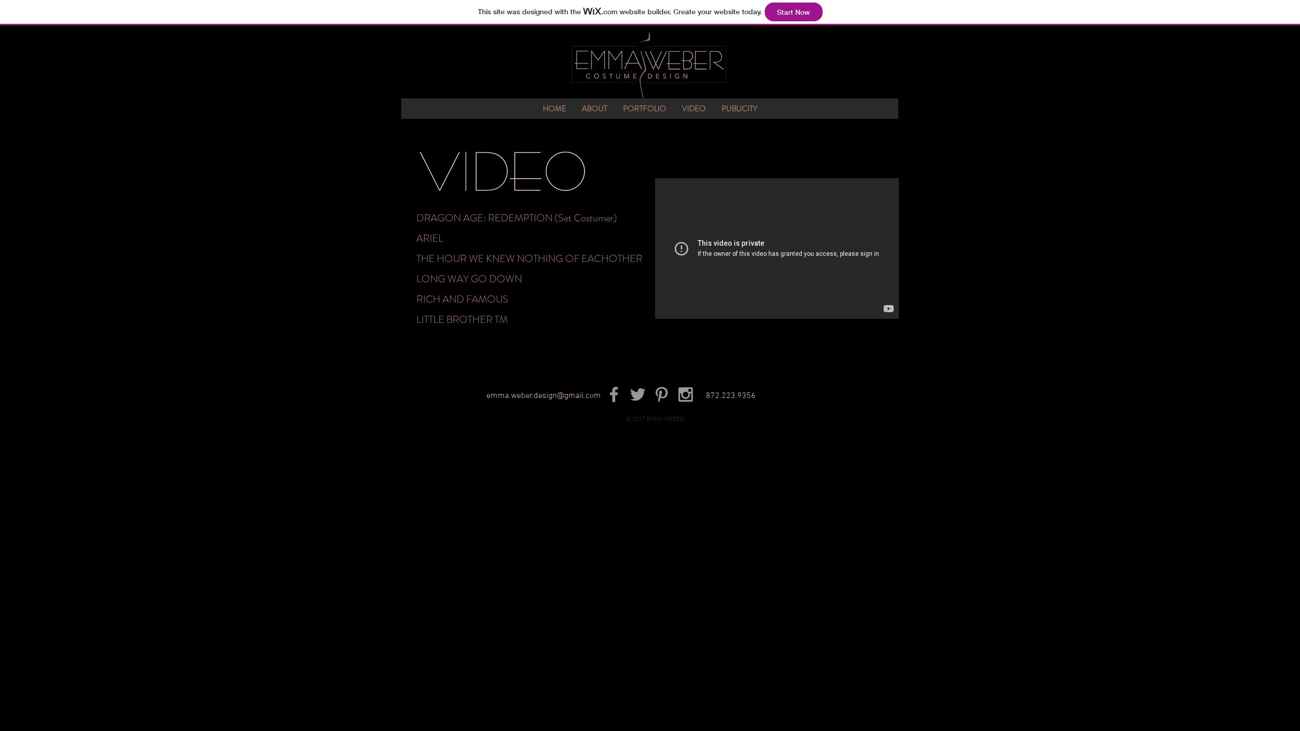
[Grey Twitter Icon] (638, 394)
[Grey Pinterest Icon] (662, 394)
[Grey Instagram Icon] (685, 394)
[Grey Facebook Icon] (614, 394)
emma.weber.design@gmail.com (543, 396)
